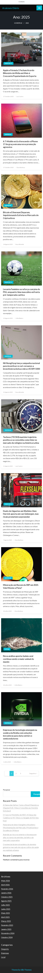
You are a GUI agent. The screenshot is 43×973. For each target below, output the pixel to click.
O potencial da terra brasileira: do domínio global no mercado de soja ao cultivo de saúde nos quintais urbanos (21, 847)
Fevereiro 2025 (7, 925)
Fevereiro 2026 (7, 889)
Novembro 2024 (7, 933)
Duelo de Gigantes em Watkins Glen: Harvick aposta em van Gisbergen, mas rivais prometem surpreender (21, 514)
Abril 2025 (5, 917)
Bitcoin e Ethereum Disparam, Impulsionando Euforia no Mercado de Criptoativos (21, 215)
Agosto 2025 (6, 901)
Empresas (8, 134)
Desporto (8, 63)
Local (7, 649)
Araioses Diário (10, 8)
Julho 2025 (5, 905)
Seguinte (32, 773)
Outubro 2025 (6, 897)
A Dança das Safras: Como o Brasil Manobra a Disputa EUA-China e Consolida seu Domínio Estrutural (21, 808)
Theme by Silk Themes (21, 970)
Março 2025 (6, 921)
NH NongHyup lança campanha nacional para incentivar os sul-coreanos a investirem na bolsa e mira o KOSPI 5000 (21, 366)
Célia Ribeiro (19, 318)
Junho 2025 (5, 909)
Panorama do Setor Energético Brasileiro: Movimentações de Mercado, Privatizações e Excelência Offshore (20, 828)
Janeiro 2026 (6, 893)
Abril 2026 (5, 885)
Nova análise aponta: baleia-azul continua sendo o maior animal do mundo (18, 659)
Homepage (18, 23)
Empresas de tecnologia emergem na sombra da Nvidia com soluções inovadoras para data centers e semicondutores (20, 734)
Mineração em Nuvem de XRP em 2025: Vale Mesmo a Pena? (21, 586)
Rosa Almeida (19, 244)
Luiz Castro (19, 96)
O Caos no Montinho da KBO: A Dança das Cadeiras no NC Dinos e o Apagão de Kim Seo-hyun (21, 818)
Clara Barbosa (20, 167)
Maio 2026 (5, 881)
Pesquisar (6, 790)
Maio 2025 (5, 913)
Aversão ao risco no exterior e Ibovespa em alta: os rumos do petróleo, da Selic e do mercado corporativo (20, 837)
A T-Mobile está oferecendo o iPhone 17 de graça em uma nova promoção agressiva (20, 144)
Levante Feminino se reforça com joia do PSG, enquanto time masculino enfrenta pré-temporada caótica (21, 292)
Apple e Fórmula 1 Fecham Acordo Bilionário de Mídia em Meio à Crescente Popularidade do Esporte (19, 73)
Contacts (22, 1)
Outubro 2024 (6, 937)
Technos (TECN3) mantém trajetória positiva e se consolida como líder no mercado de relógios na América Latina (21, 440)
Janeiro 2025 (6, 929)
